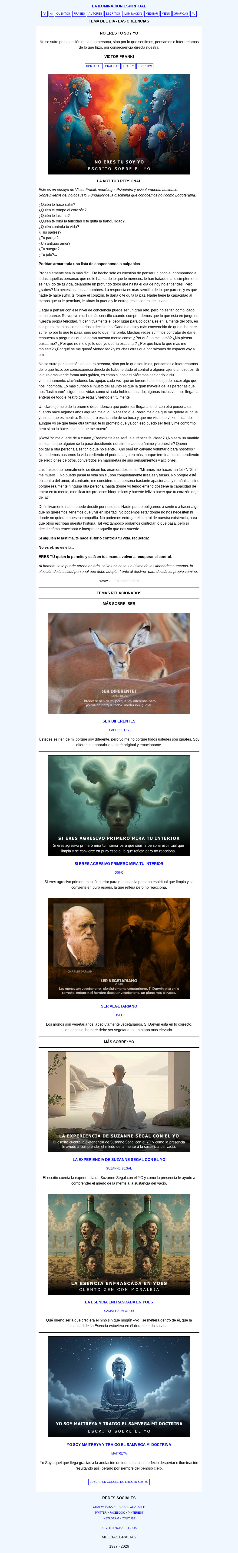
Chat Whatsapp (104, 1507)
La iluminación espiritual (119, 6)
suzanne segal (119, 1168)
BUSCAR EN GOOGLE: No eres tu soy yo (119, 1481)
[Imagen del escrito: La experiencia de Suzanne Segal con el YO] (119, 1151)
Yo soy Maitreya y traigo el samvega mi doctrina (119, 1445)
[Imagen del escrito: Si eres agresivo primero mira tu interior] (119, 855)
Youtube (129, 1518)
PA (44, 13)
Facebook (117, 1512)
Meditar (152, 13)
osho (119, 872)
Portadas (93, 66)
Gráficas (181, 13)
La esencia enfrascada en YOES (119, 1302)
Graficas (112, 66)
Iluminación (133, 13)
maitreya (119, 1453)
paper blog (119, 730)
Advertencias (112, 1528)
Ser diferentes (119, 721)
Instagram (111, 1518)
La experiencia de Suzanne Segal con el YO (119, 1160)
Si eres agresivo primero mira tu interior (119, 864)
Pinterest (135, 1512)
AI (51, 13)
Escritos (113, 13)
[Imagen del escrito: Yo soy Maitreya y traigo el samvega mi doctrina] (119, 1436)
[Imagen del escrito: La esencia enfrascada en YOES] (119, 1293)
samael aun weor (119, 1311)
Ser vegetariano (119, 1006)
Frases (79, 13)
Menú (166, 13)
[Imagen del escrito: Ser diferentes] (119, 712)
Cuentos (63, 13)
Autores (95, 13)
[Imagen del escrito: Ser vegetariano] (119, 997)
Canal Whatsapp (132, 1507)
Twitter (101, 1512)
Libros (131, 1528)
